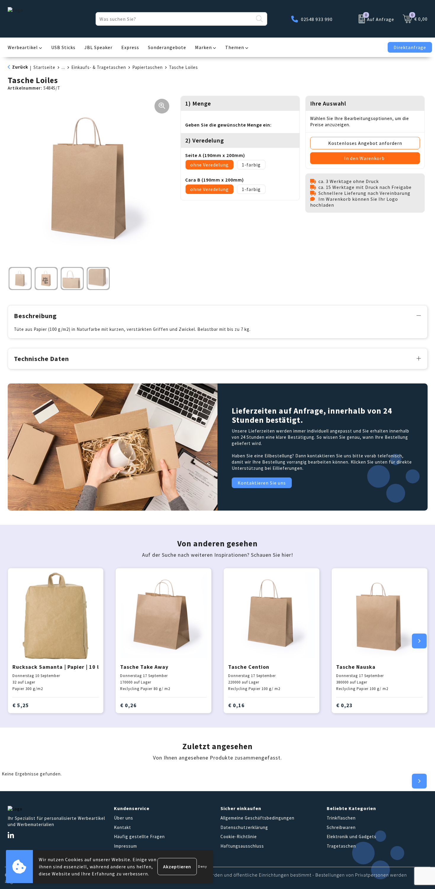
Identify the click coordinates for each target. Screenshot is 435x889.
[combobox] (174, 19)
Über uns (123, 818)
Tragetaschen (341, 846)
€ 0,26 (128, 705)
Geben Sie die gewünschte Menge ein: (228, 125)
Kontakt (122, 827)
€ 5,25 (20, 705)
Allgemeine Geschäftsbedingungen (257, 818)
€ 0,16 (236, 705)
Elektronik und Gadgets (351, 836)
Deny (202, 866)
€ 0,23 (344, 705)
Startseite (44, 67)
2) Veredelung (204, 140)
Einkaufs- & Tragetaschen (98, 67)
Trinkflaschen (341, 818)
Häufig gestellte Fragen (139, 836)
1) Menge (198, 103)
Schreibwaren (341, 827)
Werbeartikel (23, 47)
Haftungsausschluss (242, 846)
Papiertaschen (147, 67)
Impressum (125, 846)
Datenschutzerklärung (244, 827)
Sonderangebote (167, 47)
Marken (203, 47)
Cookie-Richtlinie (238, 836)
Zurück (20, 67)
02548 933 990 (317, 19)
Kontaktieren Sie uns (262, 483)
